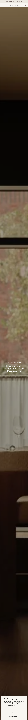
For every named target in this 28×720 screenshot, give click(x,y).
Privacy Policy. (12, 705)
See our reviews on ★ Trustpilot (14, 1)
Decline (13, 712)
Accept (13, 709)
